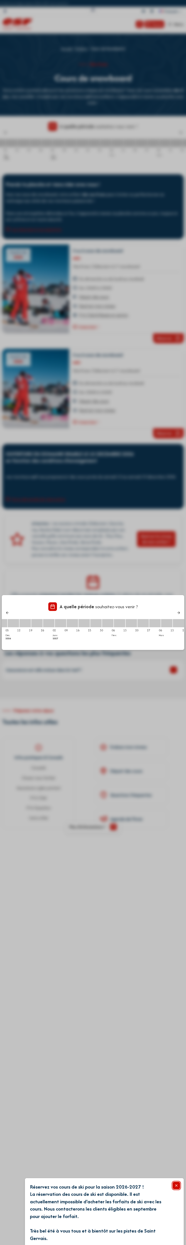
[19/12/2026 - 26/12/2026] (37, 623)
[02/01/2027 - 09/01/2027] (60, 623)
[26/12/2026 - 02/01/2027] (48, 623)
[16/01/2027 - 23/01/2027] (84, 623)
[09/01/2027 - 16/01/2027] (72, 623)
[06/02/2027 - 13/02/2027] (119, 623)
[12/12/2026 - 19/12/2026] (25, 623)
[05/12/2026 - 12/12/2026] (13, 623)
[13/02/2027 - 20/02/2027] (131, 623)
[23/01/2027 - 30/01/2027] (96, 623)
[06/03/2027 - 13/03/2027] (166, 623)
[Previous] (7, 612)
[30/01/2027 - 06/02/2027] (107, 623)
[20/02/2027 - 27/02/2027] (143, 623)
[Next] (178, 612)
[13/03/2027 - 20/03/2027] (178, 623)
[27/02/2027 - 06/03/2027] (155, 623)
